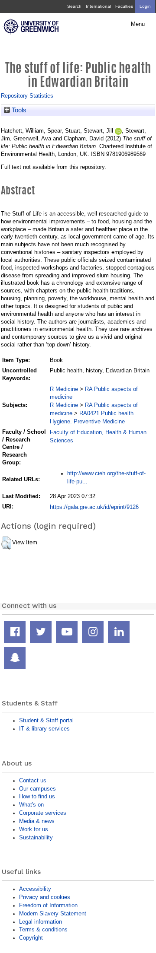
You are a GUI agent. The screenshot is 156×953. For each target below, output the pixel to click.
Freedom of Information (48, 905)
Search (74, 6)
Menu (138, 24)
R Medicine (64, 389)
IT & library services (44, 728)
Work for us (33, 829)
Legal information (40, 921)
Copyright (31, 937)
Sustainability (36, 837)
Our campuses (37, 788)
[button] (6, 543)
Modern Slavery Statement (52, 913)
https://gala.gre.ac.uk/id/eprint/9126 (94, 507)
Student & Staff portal (46, 720)
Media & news (37, 821)
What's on (31, 804)
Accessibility (35, 889)
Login (145, 6)
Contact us (32, 780)
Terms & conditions (43, 929)
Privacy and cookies (44, 897)
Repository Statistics (27, 95)
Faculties (124, 6)
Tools (18, 110)
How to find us (37, 796)
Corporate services (42, 813)
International (98, 6)
